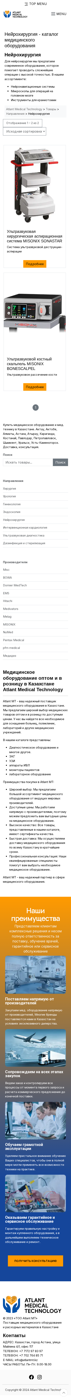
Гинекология (12, 504)
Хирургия (9, 488)
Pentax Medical (13, 640)
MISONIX (9, 624)
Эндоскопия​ (11, 512)
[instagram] (40, 1377)
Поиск (7, 455)
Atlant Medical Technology (24, 109)
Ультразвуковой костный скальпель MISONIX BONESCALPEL (29, 364)
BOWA (7, 577)
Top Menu (37, 4)
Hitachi (7, 601)
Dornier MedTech (15, 585)
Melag (7, 616)
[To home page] (15, 14)
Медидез (9, 656)
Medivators (10, 609)
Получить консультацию (35, 1261)
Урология (9, 496)
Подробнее (35, 264)
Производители (15, 562)
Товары (51, 109)
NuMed (8, 632)
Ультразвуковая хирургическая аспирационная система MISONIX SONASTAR (34, 236)
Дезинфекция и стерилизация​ (24, 543)
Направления (15, 114)
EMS (6, 593)
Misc (6, 570)
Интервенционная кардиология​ (25, 527)
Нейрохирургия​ (14, 520)
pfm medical (11, 648)
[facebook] (31, 1377)
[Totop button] (64, 1393)
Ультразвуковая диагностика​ (23, 535)
